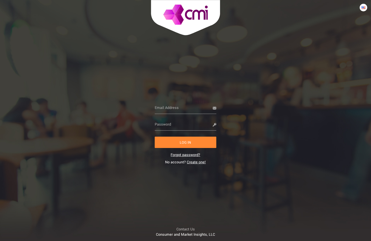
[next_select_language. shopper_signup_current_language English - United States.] (363, 7)
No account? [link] (185, 162)
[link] (185, 154)
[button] (186, 142)
